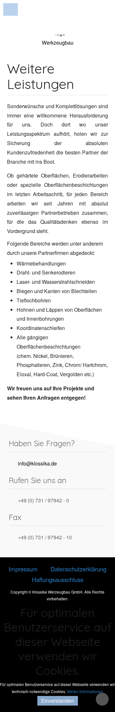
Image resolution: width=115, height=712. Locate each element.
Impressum (23, 569)
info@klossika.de (37, 463)
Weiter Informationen (85, 691)
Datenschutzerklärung (78, 569)
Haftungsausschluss (57, 579)
